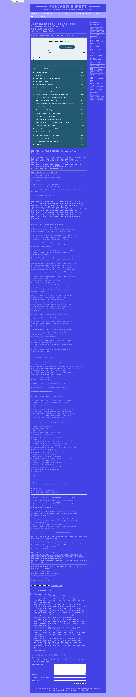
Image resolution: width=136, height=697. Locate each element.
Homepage (73, 526)
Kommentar (39, 664)
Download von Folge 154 (44, 172)
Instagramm (37, 153)
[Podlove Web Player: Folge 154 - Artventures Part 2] (59, 93)
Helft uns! (49, 13)
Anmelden (94, 94)
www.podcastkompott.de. (63, 532)
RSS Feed (35, 528)
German (15, 1)
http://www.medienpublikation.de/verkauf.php (44, 573)
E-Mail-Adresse (40, 677)
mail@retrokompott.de (57, 524)
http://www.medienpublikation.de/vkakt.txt (43, 575)
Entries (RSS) (56, 690)
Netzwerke (64, 13)
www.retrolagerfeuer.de (49, 336)
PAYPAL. (35, 162)
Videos (58, 502)
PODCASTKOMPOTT (68, 6)
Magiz (92, 71)
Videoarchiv (80, 13)
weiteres (94, 13)
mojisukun (95, 62)
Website (36, 680)
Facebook (66, 151)
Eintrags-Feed (97, 96)
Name (34, 674)
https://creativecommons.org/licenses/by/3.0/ (45, 284)
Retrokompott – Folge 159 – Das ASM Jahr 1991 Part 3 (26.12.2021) (97, 86)
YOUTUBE (46, 151)
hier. (58, 513)
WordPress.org (97, 99)
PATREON (61, 161)
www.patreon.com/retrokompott (40, 254)
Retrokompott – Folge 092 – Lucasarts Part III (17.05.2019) (97, 66)
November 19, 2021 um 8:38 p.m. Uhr (55, 596)
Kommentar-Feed (97, 97)
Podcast (35, 13)
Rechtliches (38, 16)
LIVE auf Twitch (49, 195)
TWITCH (56, 151)
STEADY (72, 161)
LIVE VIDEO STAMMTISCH (54, 184)
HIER (57, 164)
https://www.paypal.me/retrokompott (41, 391)
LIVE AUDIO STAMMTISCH (52, 186)
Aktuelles (56, 585)
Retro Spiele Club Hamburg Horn (40, 571)
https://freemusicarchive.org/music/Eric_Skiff (45, 282)
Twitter (76, 151)
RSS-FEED (36, 151)
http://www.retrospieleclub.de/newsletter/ (58, 214)
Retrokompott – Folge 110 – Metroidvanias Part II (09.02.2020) (97, 75)
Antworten (39, 650)
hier (58, 205)
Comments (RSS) (79, 690)
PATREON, (52, 500)
